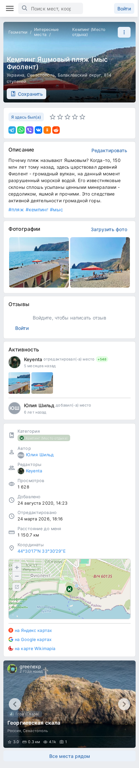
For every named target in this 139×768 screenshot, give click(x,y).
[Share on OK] (47, 130)
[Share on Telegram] (12, 130)
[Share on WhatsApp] (21, 130)
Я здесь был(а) (26, 117)
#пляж (16, 209)
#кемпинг (37, 209)
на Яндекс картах (33, 630)
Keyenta (33, 359)
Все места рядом (69, 756)
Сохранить (30, 94)
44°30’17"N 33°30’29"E (42, 551)
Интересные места (46, 32)
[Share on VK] (38, 130)
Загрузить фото (109, 229)
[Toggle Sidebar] (10, 8)
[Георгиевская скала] (69, 704)
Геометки (17, 32)
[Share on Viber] (29, 130)
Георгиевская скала (33, 723)
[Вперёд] (124, 704)
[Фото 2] (42, 383)
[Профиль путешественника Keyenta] (14, 362)
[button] (122, 32)
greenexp (30, 666)
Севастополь (41, 75)
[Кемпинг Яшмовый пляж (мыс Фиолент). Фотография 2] (100, 262)
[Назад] (15, 704)
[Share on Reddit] (56, 130)
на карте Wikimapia (35, 648)
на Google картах (33, 639)
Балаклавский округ (79, 75)
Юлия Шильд (39, 405)
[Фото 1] (19, 383)
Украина (15, 75)
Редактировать (109, 150)
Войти (124, 8)
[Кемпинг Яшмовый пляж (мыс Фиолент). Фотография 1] (39, 262)
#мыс (56, 209)
